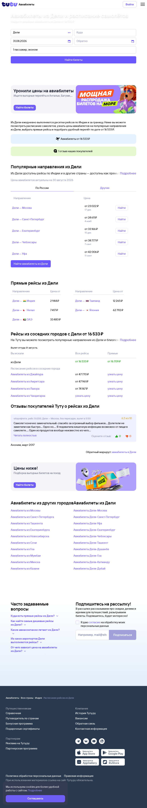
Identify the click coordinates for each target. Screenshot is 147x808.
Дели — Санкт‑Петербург (28, 219)
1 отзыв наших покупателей (75, 151)
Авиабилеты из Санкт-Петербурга (32, 517)
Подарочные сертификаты (23, 728)
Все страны (27, 697)
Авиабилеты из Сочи (24, 542)
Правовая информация (78, 776)
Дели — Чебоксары (24, 242)
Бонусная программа (19, 723)
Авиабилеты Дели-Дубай (89, 568)
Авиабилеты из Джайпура (27, 374)
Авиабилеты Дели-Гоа (87, 555)
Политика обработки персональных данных (33, 776)
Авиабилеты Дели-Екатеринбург (94, 529)
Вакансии (81, 718)
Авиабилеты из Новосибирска (30, 536)
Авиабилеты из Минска (25, 562)
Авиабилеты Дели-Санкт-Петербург (97, 517)
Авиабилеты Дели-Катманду (92, 562)
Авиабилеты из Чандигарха (28, 395)
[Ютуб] (94, 740)
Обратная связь (85, 723)
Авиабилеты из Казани (25, 568)
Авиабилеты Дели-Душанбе (91, 549)
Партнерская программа (21, 748)
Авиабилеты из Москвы (25, 510)
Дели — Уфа (19, 253)
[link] (25, 108)
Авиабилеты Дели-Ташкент (91, 542)
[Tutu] (10, 4)
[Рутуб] (102, 740)
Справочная (13, 713)
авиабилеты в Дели (124, 452)
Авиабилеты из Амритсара (27, 381)
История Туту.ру (85, 713)
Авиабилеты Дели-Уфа (88, 523)
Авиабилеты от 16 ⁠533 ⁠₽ (75, 138)
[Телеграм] (78, 740)
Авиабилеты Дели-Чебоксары (93, 536)
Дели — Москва (22, 207)
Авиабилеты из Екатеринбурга (30, 529)
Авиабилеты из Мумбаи (26, 555)
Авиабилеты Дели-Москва (90, 510)
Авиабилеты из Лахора (25, 388)
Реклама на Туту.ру (18, 743)
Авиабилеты (12, 697)
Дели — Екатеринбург (26, 230)
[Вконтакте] (86, 740)
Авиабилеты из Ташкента (27, 523)
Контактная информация (91, 728)
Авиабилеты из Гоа (22, 549)
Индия (38, 697)
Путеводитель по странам (22, 718)
